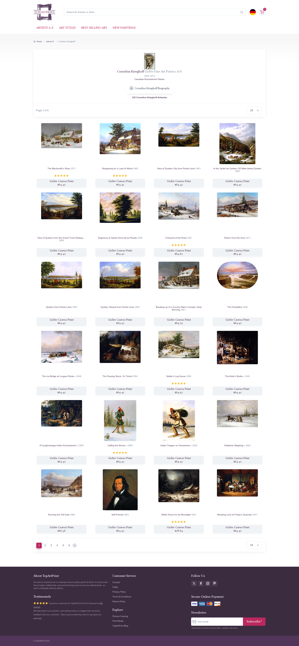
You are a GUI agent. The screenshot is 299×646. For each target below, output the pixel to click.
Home (39, 41)
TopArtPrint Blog (120, 625)
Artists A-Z (44, 27)
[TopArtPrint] (44, 12)
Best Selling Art (94, 27)
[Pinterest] (214, 583)
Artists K (50, 41)
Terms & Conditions (121, 596)
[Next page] (74, 546)
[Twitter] (194, 583)
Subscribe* (254, 621)
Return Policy (118, 601)
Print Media (117, 621)
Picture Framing (120, 616)
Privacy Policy (119, 592)
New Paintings (124, 27)
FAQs (115, 587)
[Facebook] (201, 583)
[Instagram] (208, 583)
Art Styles (67, 27)
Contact (116, 582)
